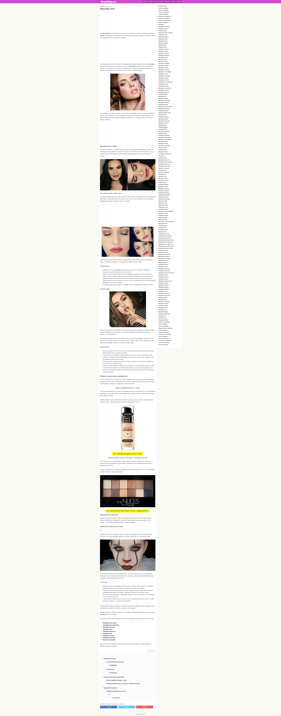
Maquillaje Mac (162, 182)
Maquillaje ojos (162, 231)
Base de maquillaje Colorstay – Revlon (117, 680)
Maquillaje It (162, 156)
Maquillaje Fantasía (164, 117)
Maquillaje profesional (164, 270)
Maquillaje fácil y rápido (110, 658)
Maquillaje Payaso (163, 250)
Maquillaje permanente (164, 254)
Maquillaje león (162, 170)
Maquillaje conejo (163, 73)
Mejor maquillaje (163, 324)
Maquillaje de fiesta (108, 635)
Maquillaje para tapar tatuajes (166, 240)
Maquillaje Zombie (163, 320)
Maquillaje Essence (164, 110)
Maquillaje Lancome (164, 168)
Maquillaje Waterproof (164, 313)
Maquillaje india (163, 147)
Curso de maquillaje (164, 12)
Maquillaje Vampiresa (164, 301)
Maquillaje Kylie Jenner (165, 164)
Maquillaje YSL (162, 316)
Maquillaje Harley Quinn (165, 137)
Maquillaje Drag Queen (109, 623)
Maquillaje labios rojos (164, 166)
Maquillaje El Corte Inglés (165, 106)
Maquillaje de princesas (165, 88)
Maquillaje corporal (163, 78)
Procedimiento (113, 665)
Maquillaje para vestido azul (111, 625)
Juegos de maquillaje (164, 20)
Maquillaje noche (163, 223)
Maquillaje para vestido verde (166, 246)
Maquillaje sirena (163, 291)
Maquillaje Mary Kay (164, 192)
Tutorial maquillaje (163, 344)
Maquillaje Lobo (163, 176)
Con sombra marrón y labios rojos (115, 661)
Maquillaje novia (163, 225)
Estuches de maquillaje (165, 16)
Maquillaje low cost (163, 180)
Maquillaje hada (163, 133)
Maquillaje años (163, 30)
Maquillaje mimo (163, 203)
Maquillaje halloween (164, 135)
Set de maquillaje (163, 336)
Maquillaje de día (163, 84)
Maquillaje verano (163, 307)
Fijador (173, 1)
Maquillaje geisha (163, 127)
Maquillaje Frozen (163, 123)
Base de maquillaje (164, 8)
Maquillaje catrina (163, 57)
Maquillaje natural (163, 213)
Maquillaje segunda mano (165, 281)
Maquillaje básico (163, 41)
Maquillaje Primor (163, 266)
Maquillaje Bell (162, 45)
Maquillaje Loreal (163, 178)
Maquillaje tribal (163, 299)
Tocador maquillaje (163, 338)
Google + (145, 707)
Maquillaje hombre (163, 143)
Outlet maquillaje (163, 330)
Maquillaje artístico (163, 37)
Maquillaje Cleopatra (164, 63)
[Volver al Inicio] (109, 2)
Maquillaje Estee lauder (165, 112)
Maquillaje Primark (163, 264)
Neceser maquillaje (164, 326)
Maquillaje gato (162, 125)
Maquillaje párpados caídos (166, 248)
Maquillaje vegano (163, 305)
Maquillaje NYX (163, 227)
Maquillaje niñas (163, 217)
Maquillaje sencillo (163, 283)
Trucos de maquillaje (164, 342)
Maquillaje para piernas (165, 238)
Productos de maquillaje (165, 334)
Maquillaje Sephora (164, 287)
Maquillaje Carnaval (164, 53)
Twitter (127, 707)
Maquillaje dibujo (163, 94)
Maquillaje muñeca (163, 209)
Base (145, 1)
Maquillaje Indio (107, 633)
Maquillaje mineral (163, 205)
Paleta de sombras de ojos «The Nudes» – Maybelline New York (123, 683)
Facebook (109, 707)
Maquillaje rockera (163, 279)
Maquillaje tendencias (109, 631)
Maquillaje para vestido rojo (166, 244)
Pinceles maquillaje (164, 332)
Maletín (179, 1)
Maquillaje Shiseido (164, 289)
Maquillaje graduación (164, 131)
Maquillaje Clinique (164, 65)
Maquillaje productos (164, 268)
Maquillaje (102, 6)
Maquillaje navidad (163, 215)
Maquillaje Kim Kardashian (166, 162)
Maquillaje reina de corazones (166, 272)
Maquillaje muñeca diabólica (166, 211)
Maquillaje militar (163, 201)
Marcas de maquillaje (109, 639)
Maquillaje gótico (163, 129)
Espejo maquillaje (163, 14)
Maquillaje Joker (163, 158)
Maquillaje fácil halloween (110, 687)
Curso (156, 1)
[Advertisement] (127, 21)
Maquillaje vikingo (163, 311)
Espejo (161, 1)
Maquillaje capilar (163, 51)
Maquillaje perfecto (163, 252)
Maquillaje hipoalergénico (165, 139)
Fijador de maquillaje (164, 18)
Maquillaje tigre (162, 297)
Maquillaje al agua (163, 28)
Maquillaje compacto (164, 69)
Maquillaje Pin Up (163, 260)
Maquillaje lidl (162, 174)
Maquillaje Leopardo (164, 172)
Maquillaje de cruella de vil (165, 82)
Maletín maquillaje (163, 22)
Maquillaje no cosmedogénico (166, 221)
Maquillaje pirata (163, 262)
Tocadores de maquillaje (165, 340)
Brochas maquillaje (164, 10)
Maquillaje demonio (164, 90)
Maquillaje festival (163, 119)
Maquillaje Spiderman (164, 293)
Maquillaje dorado (163, 98)
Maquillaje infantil (163, 151)
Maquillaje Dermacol (164, 92)
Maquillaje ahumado (164, 26)
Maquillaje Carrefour (164, 55)
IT (109, 694)
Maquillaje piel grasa (109, 627)
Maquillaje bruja (163, 47)
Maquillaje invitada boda (165, 153)
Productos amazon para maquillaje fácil (114, 677)
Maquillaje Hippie (163, 141)
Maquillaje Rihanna (164, 277)
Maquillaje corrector (164, 80)
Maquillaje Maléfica (164, 184)
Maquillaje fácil (162, 114)
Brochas (150, 1)
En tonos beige (110, 669)
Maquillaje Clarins (163, 61)
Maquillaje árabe (163, 34)
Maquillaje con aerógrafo (165, 71)
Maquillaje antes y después (166, 32)
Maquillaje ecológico (164, 102)
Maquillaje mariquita (164, 190)
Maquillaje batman (163, 43)
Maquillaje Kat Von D (164, 160)
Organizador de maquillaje (165, 328)
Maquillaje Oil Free (163, 229)
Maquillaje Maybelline (164, 194)
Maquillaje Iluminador (164, 145)
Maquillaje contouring (109, 637)
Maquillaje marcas (163, 186)
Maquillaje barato (163, 39)
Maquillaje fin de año (164, 121)
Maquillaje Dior (162, 96)
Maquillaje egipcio (163, 104)
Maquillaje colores (163, 67)
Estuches (167, 1)
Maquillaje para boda (164, 233)
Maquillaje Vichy (107, 629)
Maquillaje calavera (164, 49)
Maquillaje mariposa (164, 188)
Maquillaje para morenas (165, 236)
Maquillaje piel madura (164, 258)
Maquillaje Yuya (163, 318)
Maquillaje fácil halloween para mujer (116, 691)
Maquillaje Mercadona (164, 199)
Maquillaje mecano (163, 197)
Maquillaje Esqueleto (164, 108)
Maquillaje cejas (163, 59)
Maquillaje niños (163, 219)
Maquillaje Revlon (163, 274)
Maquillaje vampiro (163, 303)
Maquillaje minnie (163, 207)
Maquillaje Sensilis (163, 285)
